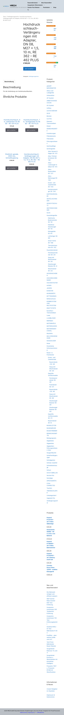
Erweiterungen (51, 133)
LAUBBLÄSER (51, 318)
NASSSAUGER (51, 341)
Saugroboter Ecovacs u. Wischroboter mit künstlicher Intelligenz (52, 659)
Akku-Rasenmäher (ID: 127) (52, 171)
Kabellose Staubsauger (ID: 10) (52, 227)
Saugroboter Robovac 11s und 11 (52, 651)
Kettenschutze (51, 299)
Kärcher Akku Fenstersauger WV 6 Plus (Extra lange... (55, 29)
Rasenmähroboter (33, 2)
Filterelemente (51, 136)
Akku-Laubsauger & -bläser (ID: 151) (53, 165)
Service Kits (50, 475)
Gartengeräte (51, 149)
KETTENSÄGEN (51, 296)
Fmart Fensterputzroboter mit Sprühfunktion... (55, 56)
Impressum (31, 712)
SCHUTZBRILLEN (52, 473)
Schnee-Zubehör (52, 463)
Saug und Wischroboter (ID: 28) (53, 396)
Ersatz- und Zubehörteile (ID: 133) (52, 185)
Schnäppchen (51, 460)
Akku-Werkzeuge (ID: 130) (52, 178)
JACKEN (49, 288)
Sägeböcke (50, 441)
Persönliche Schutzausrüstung (52, 348)
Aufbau (49, 108)
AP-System (50, 98)
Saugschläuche (51, 453)
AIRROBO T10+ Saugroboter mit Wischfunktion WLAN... (55, 47)
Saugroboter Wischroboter (35, 5)
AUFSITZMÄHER (52, 111)
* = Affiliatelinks (39, 712)
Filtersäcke (50, 139)
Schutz (49, 470)
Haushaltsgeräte (52, 215)
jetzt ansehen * (29, 68)
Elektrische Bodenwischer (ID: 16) (52, 220)
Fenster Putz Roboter (34, 7)
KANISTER (50, 291)
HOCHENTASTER (52, 283)
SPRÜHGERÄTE (51, 481)
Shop (54, 7)
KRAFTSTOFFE (51, 308)
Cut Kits (49, 119)
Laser (48, 315)
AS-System (50, 105)
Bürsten (49, 116)
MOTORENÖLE (51, 323)
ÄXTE (48, 113)
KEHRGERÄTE (51, 293)
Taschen (49, 488)
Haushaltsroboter (52, 250)
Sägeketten (50, 443)
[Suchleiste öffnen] (28, 10)
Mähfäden (50, 321)
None (48, 343)
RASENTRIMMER (52, 431)
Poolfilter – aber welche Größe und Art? (52, 637)
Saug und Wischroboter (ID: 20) (52, 259)
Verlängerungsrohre (13, 16)
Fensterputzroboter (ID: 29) (53, 380)
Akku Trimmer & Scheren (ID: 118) (52, 158)
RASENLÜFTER (51, 425)
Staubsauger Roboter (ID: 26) (53, 403)
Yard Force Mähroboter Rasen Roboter (51, 644)
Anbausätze (50, 95)
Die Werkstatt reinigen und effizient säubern (52, 594)
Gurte (48, 213)
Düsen (49, 126)
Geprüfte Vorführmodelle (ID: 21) (53, 416)
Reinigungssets (51, 438)
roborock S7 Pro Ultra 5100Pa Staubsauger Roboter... (55, 38)
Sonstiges (50, 478)
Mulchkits (50, 333)
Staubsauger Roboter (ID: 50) (53, 409)
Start (4, 16)
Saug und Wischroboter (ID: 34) (53, 369)
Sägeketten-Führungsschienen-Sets (52, 448)
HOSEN (49, 285)
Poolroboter (46, 7)
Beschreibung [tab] (9, 81)
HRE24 (13, 5)
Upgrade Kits (51, 498)
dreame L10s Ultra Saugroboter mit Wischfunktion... (55, 66)
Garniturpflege (51, 146)
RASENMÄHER (51, 428)
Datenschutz (23, 712)
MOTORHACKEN (52, 326)
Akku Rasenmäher (46, 2)
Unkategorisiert (51, 495)
